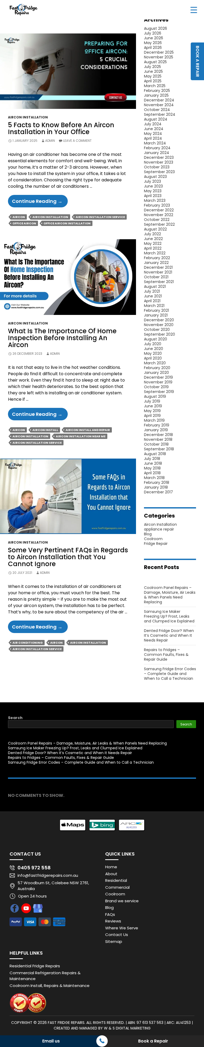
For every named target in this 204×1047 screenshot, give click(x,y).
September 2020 (159, 334)
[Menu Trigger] (194, 10)
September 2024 (159, 114)
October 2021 (156, 277)
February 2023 (157, 205)
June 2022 (153, 238)
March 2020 (155, 363)
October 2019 (156, 387)
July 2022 (152, 234)
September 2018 (159, 449)
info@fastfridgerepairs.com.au (48, 875)
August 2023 (155, 176)
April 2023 (153, 195)
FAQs (110, 914)
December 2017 (158, 492)
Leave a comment (77, 140)
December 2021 (158, 267)
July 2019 (152, 401)
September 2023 (159, 171)
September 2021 (159, 281)
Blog (148, 534)
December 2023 (159, 157)
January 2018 (156, 487)
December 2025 (159, 52)
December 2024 (159, 100)
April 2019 (152, 415)
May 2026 (153, 42)
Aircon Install (45, 430)
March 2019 (154, 420)
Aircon (18, 217)
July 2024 (153, 124)
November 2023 (158, 162)
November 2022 (158, 214)
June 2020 (153, 348)
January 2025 (156, 95)
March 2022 (154, 253)
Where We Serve (121, 928)
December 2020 (159, 320)
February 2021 (156, 310)
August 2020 (155, 339)
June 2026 (153, 38)
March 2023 (154, 200)
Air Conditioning (27, 642)
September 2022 (159, 224)
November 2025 (158, 57)
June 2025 (153, 71)
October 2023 (156, 167)
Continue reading (40, 202)
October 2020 (157, 329)
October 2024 (157, 109)
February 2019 (156, 425)
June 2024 (153, 128)
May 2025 (153, 76)
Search (15, 717)
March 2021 (154, 305)
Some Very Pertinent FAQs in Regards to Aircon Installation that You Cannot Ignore (68, 557)
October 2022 (156, 219)
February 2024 (157, 148)
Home (111, 867)
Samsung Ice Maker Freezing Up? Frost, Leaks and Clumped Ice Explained (169, 616)
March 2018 (154, 477)
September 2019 (159, 391)
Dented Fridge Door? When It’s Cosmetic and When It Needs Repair (169, 635)
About (111, 874)
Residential (116, 880)
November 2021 (158, 272)
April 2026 (153, 47)
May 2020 (153, 353)
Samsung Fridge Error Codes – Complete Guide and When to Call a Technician (170, 673)
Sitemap (113, 941)
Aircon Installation (28, 117)
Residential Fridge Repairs (35, 966)
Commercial (117, 887)
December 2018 (158, 434)
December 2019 (158, 377)
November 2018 (158, 439)
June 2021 (153, 296)
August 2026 (155, 28)
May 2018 (152, 468)
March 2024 (155, 143)
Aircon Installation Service (100, 217)
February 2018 (156, 482)
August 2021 (155, 286)
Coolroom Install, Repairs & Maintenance (50, 985)
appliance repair (159, 529)
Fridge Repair (156, 543)
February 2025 (157, 90)
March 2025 (154, 85)
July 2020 (152, 344)
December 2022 (159, 210)
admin (50, 140)
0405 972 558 (34, 867)
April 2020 (153, 358)
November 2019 (158, 382)
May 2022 (153, 243)
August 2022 (155, 229)
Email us (51, 1041)
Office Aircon (24, 223)
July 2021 (152, 291)
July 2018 (152, 458)
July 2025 (152, 66)
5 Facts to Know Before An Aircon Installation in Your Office (61, 128)
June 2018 (153, 463)
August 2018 (155, 453)
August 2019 (155, 396)
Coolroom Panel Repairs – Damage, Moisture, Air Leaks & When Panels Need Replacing (170, 595)
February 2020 (157, 367)
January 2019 (156, 430)
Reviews (113, 921)
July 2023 (152, 181)
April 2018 (152, 473)
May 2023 (153, 191)
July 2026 (152, 33)
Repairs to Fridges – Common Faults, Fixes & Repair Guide (166, 654)
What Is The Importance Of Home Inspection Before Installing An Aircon (62, 338)
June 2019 (153, 406)
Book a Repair (153, 1041)
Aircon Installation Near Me (80, 436)
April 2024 (153, 138)
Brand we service (122, 901)
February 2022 (157, 257)
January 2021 (156, 315)
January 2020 (156, 372)
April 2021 (152, 301)
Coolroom (153, 538)
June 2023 (153, 186)
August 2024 (155, 119)
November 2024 (159, 105)
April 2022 (153, 248)
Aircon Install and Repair (88, 430)
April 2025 (153, 81)
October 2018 (156, 444)
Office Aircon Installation (67, 223)
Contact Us (116, 934)
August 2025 (155, 62)
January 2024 (156, 152)
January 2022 (156, 262)
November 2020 (158, 324)
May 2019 (152, 410)
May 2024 (153, 133)
